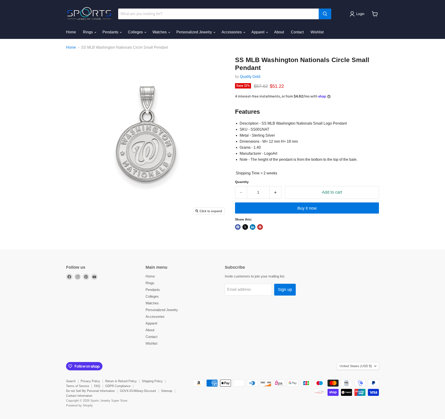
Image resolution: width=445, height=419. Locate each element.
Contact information (79, 395)
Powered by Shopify (79, 405)
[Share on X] (245, 227)
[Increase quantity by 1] (275, 192)
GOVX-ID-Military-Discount (138, 391)
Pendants (110, 32)
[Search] (325, 14)
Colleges (136, 32)
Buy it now (307, 208)
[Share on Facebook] (238, 227)
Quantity (242, 182)
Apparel (258, 32)
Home (71, 32)
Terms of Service (77, 386)
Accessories (232, 32)
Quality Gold (250, 77)
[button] (358, 14)
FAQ (97, 386)
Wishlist (317, 32)
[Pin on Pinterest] (260, 227)
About (279, 32)
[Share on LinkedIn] (252, 227)
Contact (297, 32)
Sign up (285, 289)
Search (71, 381)
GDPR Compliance (117, 386)
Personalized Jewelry (194, 32)
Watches (160, 32)
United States (356, 366)
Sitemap (166, 391)
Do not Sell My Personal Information (90, 391)
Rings (88, 32)
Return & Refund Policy (121, 381)
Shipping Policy (152, 381)
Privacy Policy (90, 381)
